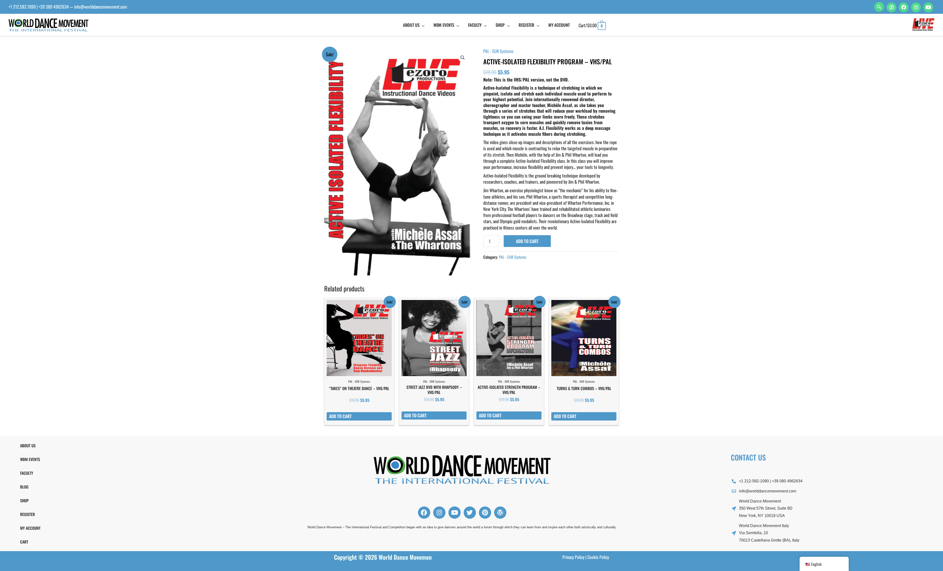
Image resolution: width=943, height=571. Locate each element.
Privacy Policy (573, 557)
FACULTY (26, 473)
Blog (24, 487)
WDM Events (30, 459)
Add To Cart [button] (340, 416)
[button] (879, 7)
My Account (30, 528)
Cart (24, 542)
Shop (24, 500)
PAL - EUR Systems (498, 51)
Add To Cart (527, 241)
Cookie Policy (598, 557)
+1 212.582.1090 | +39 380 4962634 (39, 6)
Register (27, 514)
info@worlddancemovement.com (100, 6)
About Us (28, 446)
